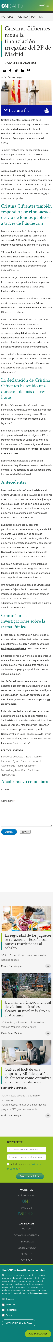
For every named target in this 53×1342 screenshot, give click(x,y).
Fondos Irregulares (10, 770)
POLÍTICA (22, 16)
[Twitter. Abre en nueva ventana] (16, 70)
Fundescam (30, 765)
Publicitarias (11, 1310)
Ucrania (25, 1027)
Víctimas (5, 1027)
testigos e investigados (13, 648)
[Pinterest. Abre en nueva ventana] (28, 70)
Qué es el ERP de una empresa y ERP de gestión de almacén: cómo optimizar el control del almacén (28, 1075)
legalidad (21, 333)
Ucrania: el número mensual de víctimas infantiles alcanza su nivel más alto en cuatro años (28, 1008)
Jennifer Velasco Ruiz (22, 63)
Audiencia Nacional (31, 761)
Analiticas (10, 1304)
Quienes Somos (26, 1195)
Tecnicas (10, 1299)
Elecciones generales (12, 756)
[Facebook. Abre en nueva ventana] (10, 70)
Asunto (5, 789)
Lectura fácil (20, 110)
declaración (19, 129)
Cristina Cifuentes (33, 756)
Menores (15, 1027)
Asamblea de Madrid (12, 765)
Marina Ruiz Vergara (11, 966)
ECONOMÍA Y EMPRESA (14, 1088)
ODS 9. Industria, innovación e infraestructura (23, 1104)
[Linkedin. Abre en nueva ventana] (22, 70)
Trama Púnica (8, 774)
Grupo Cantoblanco (31, 770)
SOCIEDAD (26, 1260)
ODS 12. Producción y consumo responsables (24, 955)
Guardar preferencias (19, 1323)
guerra (33, 1027)
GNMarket (26, 1208)
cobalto (15, 960)
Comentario (7, 801)
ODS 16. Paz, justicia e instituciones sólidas (22, 1022)
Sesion (9, 1315)
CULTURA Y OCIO (27, 1248)
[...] (26, 1202)
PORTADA (37, 16)
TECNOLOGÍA (26, 1241)
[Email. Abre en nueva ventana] (4, 70)
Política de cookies (38, 1293)
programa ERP (8, 1109)
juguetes (5, 960)
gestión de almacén (27, 1109)
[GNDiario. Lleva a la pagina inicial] (11, 6)
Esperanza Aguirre (10, 761)
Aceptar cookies (38, 1334)
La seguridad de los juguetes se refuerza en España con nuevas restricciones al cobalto (28, 941)
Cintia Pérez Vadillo (11, 1033)
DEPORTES (26, 1254)
